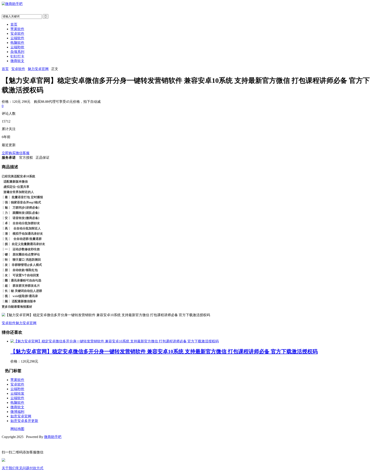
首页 (13, 24)
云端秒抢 (17, 47)
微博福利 (17, 412)
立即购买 (9, 153)
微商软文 (17, 61)
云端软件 (17, 38)
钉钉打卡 (17, 56)
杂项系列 (17, 52)
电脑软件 (17, 42)
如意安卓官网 (20, 416)
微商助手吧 (52, 437)
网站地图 (17, 429)
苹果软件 (17, 29)
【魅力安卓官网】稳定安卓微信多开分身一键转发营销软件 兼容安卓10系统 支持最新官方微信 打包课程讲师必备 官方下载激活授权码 (164, 351)
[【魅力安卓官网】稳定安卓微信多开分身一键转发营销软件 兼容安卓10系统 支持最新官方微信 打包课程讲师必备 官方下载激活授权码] (114, 341)
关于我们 (9, 468)
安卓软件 (17, 33)
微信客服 (23, 153)
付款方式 (36, 468)
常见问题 (23, 468)
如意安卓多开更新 (24, 421)
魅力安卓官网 (38, 69)
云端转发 (17, 393)
